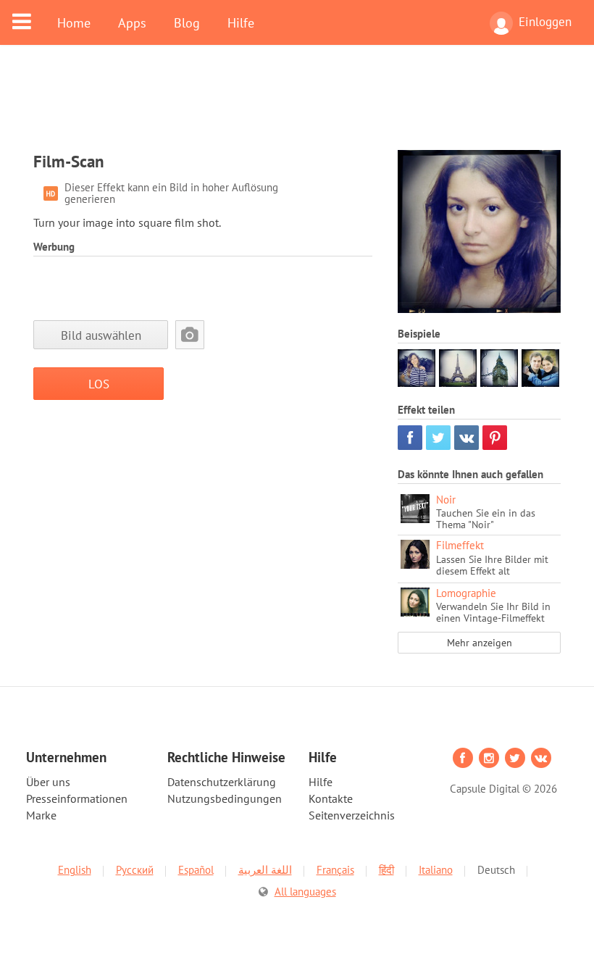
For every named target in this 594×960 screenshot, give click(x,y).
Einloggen (545, 22)
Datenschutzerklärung (221, 782)
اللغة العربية (265, 870)
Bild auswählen (101, 335)
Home (74, 22)
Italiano (436, 870)
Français (335, 870)
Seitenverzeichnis (352, 815)
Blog (187, 22)
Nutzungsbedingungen (224, 798)
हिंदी (386, 870)
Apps (132, 22)
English (74, 870)
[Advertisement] (297, 106)
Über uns (48, 782)
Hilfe (240, 22)
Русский (135, 870)
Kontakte (331, 798)
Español (196, 870)
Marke (41, 815)
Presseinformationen (76, 798)
